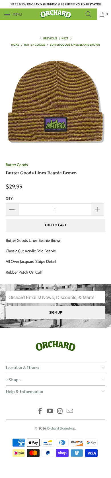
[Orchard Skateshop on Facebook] (40, 411)
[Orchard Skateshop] (55, 14)
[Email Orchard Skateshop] (70, 411)
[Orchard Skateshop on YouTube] (50, 411)
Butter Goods (17, 164)
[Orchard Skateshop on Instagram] (60, 411)
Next (65, 38)
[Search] (90, 14)
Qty (9, 198)
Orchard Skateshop (61, 428)
